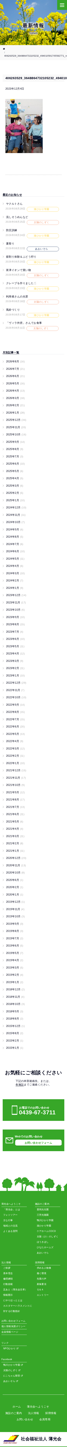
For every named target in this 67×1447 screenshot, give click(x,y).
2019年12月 (15, 901)
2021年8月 (15, 799)
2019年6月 (14, 945)
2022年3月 (15, 748)
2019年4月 (14, 960)
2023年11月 (16, 602)
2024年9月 (14, 529)
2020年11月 (16, 865)
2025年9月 (15, 441)
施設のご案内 (13, 1413)
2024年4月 (14, 565)
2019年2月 (14, 974)
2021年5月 (14, 821)
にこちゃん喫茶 (12, 1375)
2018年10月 (15, 1003)
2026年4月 (15, 390)
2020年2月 (14, 887)
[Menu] (62, 5)
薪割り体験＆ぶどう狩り (21, 256)
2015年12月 (15, 1025)
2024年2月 (14, 580)
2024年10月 (15, 522)
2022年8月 (15, 711)
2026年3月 (15, 398)
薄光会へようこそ (38, 1406)
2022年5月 (15, 733)
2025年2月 (14, 492)
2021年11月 (16, 777)
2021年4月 (14, 828)
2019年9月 (14, 923)
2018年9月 (14, 1011)
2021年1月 (15, 850)
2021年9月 (15, 792)
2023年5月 (15, 646)
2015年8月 (14, 1033)
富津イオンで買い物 (18, 270)
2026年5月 (15, 383)
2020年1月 (14, 894)
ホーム (17, 1406)
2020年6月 (14, 879)
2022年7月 (15, 719)
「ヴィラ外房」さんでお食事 (24, 322)
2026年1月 (15, 412)
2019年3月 (14, 967)
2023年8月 (15, 624)
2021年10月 (15, 784)
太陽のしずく (10, 1370)
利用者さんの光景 (17, 296)
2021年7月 (15, 806)
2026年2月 (15, 405)
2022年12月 (16, 682)
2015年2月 (14, 1040)
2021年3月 (15, 836)
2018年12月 (15, 989)
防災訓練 (11, 230)
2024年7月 (14, 544)
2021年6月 (15, 814)
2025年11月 (16, 427)
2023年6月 (15, 638)
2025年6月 (15, 463)
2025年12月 (16, 419)
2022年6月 (15, 726)
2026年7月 (15, 368)
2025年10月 (16, 434)
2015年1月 (14, 1047)
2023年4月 (15, 653)
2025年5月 (14, 471)
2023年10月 (15, 609)
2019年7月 (14, 938)
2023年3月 (14, 660)
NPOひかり (9, 1348)
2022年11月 (15, 690)
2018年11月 (15, 996)
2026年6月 (15, 376)
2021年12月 (16, 770)
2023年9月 (15, 617)
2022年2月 (15, 755)
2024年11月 (16, 514)
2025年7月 (14, 456)
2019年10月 (15, 916)
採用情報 (50, 1413)
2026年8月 (15, 361)
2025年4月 (14, 478)
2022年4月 (14, 741)
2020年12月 (16, 857)
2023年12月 (16, 595)
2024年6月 (15, 551)
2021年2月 (14, 843)
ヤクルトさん (14, 203)
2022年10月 (16, 697)
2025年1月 (15, 500)
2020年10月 (15, 872)
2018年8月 (14, 1018)
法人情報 (33, 1413)
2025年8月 (14, 449)
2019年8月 (14, 930)
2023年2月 (15, 668)
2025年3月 (14, 485)
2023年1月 (15, 675)
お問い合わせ (25, 1419)
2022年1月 (15, 763)
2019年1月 (14, 982)
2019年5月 (14, 952)
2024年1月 (14, 587)
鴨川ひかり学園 (12, 1365)
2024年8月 (14, 536)
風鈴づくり (13, 309)
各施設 (20, 1084)
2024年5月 (15, 558)
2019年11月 (15, 909)
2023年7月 (14, 631)
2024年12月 (16, 507)
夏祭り (10, 243)
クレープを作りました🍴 (21, 283)
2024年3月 (15, 573)
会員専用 (44, 1419)
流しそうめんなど (17, 217)
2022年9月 (15, 704)
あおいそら (9, 1381)
